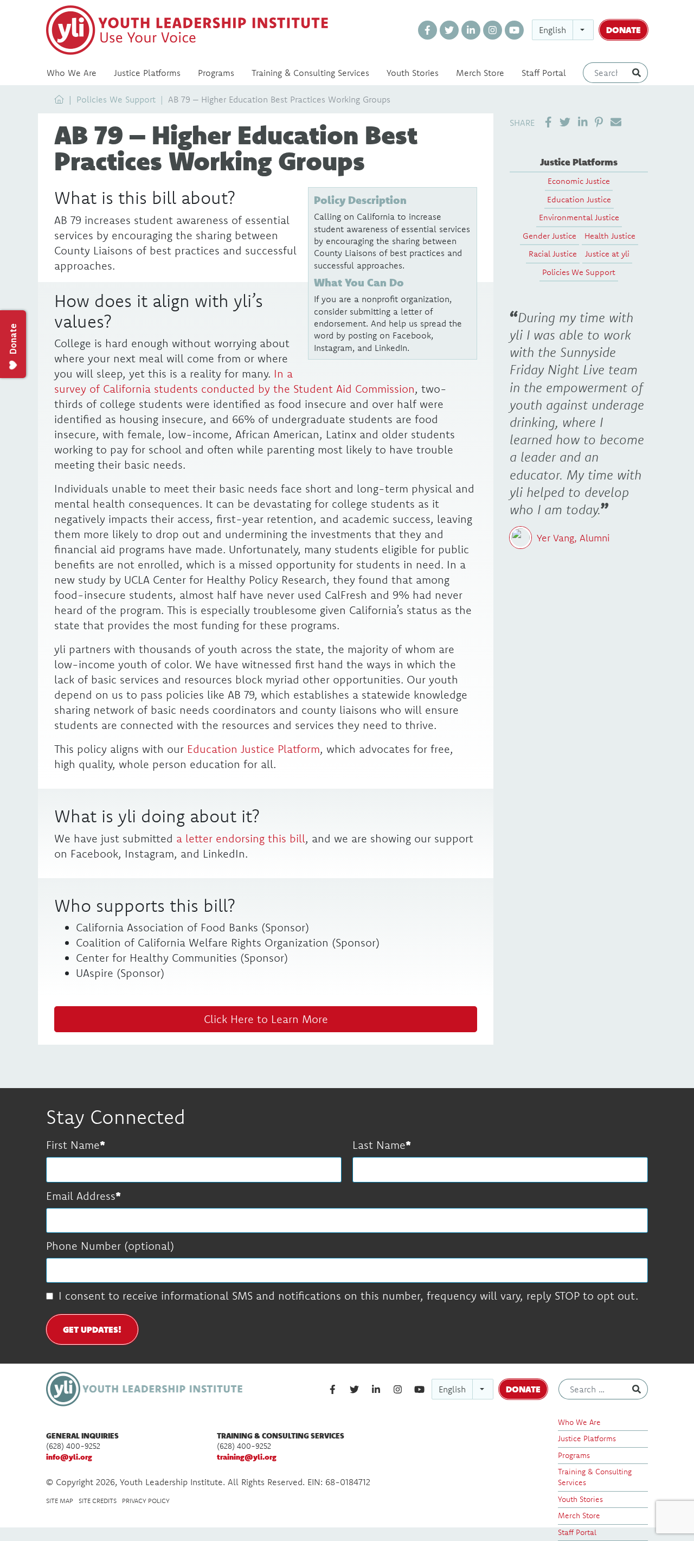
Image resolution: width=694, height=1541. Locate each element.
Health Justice (609, 236)
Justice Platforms (147, 72)
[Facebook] (427, 30)
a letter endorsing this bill (240, 838)
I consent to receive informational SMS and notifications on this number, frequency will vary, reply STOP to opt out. (348, 1295)
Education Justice (579, 199)
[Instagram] (492, 30)
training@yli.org (247, 1457)
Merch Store (480, 72)
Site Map (59, 1501)
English (552, 29)
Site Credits (98, 1501)
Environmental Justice (579, 217)
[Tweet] (565, 122)
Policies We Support (116, 99)
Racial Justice (553, 253)
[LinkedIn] (470, 30)
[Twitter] (449, 30)
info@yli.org (69, 1457)
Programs (216, 72)
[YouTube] (514, 30)
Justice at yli (607, 253)
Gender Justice (549, 236)
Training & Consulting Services (310, 72)
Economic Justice (579, 181)
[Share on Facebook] (548, 122)
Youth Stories (413, 72)
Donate (623, 29)
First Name (73, 1145)
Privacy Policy (146, 1501)
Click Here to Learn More (266, 1019)
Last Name (379, 1145)
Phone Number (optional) (110, 1245)
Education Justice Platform (253, 749)
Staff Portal (544, 72)
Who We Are (72, 72)
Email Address (80, 1196)
